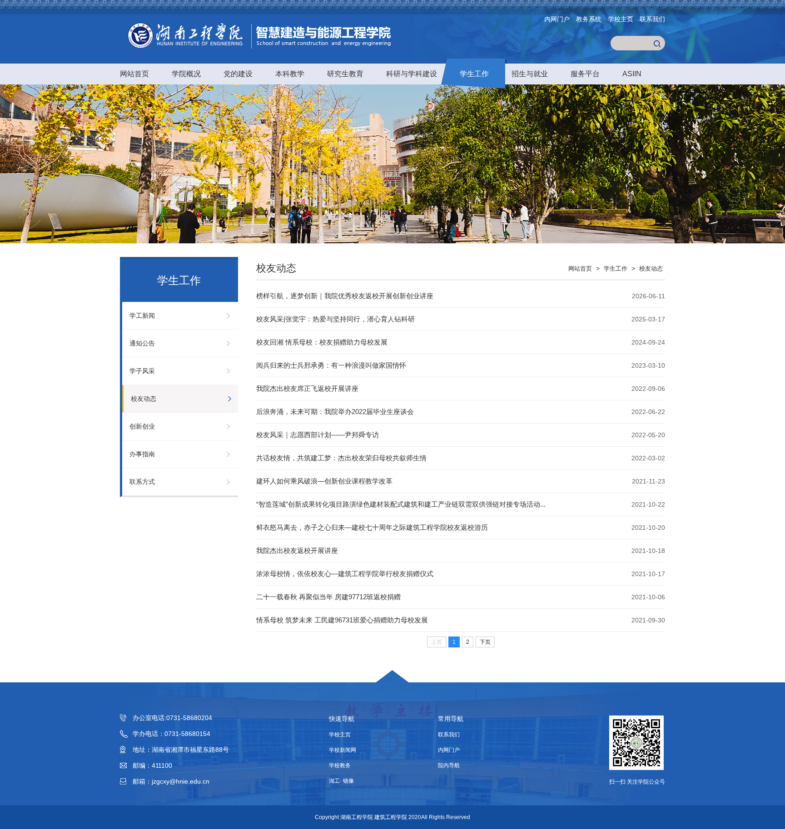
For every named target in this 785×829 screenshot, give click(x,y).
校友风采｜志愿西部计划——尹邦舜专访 (317, 435)
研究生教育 (345, 74)
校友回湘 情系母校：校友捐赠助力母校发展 (322, 342)
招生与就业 (530, 74)
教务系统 (588, 19)
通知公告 (142, 343)
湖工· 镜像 (341, 781)
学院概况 (186, 74)
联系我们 (652, 19)
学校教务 (340, 765)
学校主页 (620, 19)
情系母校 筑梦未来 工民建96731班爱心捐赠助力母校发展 (342, 620)
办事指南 (142, 454)
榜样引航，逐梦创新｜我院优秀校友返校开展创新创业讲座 (344, 296)
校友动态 (143, 398)
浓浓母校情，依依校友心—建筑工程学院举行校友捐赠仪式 (344, 573)
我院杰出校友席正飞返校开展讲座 (307, 388)
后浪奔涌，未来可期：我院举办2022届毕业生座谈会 (335, 411)
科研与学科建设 (411, 74)
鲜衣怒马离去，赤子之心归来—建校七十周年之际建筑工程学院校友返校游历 (372, 527)
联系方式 (142, 481)
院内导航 (449, 765)
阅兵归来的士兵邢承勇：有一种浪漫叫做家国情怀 (331, 365)
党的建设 (238, 74)
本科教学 (289, 74)
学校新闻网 (342, 750)
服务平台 (585, 74)
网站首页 (134, 74)
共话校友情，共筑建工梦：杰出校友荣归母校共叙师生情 (341, 458)
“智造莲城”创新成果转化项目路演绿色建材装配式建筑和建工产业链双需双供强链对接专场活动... (401, 504)
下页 (485, 642)
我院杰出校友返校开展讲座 (297, 550)
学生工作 (474, 74)
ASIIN (631, 74)
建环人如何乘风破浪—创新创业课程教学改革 (324, 481)
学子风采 (142, 371)
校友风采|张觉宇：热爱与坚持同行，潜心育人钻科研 (335, 319)
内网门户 (557, 19)
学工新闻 (142, 315)
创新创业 (142, 426)
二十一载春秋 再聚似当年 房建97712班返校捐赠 (328, 597)
